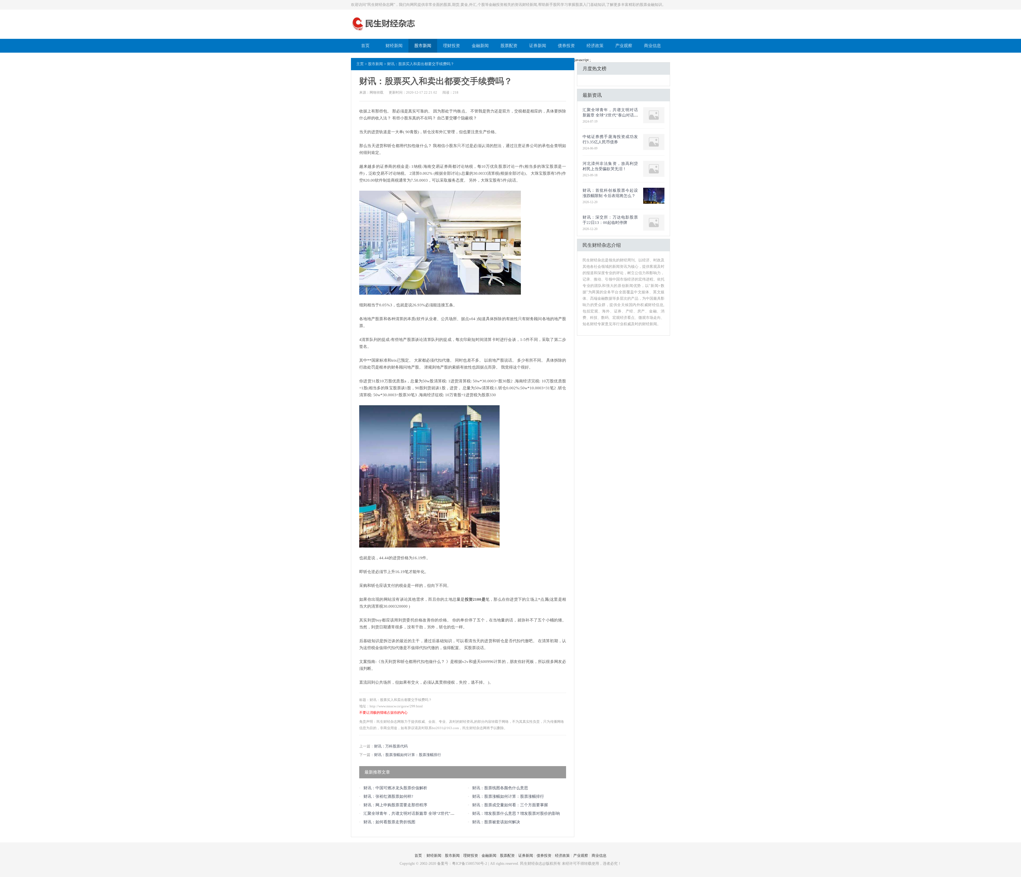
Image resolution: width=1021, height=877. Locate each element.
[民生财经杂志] (384, 31)
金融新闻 (480, 45)
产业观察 (623, 45)
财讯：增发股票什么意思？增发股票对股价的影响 (516, 813)
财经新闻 (394, 45)
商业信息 (652, 45)
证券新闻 (537, 45)
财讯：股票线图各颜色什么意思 (500, 788)
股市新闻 (422, 45)
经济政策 (595, 45)
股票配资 (508, 45)
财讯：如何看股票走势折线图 (389, 822)
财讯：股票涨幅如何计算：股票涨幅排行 (407, 755)
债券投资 (566, 45)
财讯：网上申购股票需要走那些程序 (395, 805)
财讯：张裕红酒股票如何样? (388, 796)
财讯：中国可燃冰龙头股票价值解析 (395, 788)
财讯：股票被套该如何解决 (496, 822)
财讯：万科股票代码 (391, 746)
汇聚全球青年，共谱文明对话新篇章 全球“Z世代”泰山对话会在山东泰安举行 (430, 813)
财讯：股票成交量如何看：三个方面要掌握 (510, 805)
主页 (360, 64)
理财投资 (451, 45)
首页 (365, 45)
